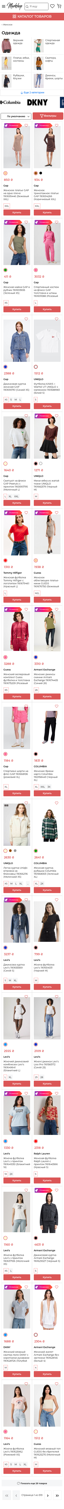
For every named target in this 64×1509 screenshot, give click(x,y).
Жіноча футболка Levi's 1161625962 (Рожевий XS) (13, 1451)
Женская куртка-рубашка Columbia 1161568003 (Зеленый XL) (46, 872)
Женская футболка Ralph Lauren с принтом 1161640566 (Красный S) (46, 1163)
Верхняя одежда (18, 42)
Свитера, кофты (50, 59)
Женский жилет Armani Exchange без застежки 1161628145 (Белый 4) (46, 1356)
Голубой (5, 1044)
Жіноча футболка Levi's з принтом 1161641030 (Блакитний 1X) (16, 1163)
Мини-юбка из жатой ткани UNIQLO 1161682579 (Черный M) (46, 485)
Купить (16, 212)
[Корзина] (59, 6)
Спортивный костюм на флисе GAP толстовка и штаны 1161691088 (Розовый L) (46, 293)
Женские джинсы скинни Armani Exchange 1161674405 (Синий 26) (46, 679)
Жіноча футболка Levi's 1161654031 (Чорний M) (44, 967)
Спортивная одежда (52, 42)
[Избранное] (52, 6)
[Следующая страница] (47, 1495)
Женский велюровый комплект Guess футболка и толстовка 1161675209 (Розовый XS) (16, 680)
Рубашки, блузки (18, 77)
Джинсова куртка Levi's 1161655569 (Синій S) (14, 967)
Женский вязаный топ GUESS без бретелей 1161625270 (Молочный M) (47, 1453)
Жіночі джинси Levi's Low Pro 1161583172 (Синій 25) (46, 1064)
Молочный (5, 463)
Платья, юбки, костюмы (21, 59)
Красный (5, 560)
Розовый (35, 270)
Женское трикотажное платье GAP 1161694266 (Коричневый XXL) (46, 195)
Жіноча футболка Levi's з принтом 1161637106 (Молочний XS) (16, 1260)
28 (41, 1077)
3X (49, 786)
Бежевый (5, 173)
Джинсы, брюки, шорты (54, 77)
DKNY (29, 102)
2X (42, 883)
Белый (35, 366)
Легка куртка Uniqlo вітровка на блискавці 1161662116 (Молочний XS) (15, 872)
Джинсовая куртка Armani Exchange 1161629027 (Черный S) (47, 1258)
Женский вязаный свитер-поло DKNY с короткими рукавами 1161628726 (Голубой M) (16, 1357)
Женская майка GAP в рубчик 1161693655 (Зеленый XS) (16, 290)
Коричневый (35, 173)
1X (6, 1174)
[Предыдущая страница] (16, 1495)
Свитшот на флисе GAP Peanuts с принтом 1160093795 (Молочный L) (15, 485)
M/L (37, 593)
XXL (7, 206)
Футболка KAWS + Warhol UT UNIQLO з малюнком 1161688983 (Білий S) (47, 388)
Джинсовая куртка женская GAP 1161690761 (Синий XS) (16, 386)
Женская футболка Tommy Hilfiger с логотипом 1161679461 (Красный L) (16, 582)
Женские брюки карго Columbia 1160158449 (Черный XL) (46, 776)
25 (36, 1077)
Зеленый (5, 270)
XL (10, 496)
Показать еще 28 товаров (34, 1483)
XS (6, 302)
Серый (15, 850)
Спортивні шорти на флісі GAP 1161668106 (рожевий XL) (15, 774)
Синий (5, 366)
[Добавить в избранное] (27, 126)
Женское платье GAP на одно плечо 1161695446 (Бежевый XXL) (16, 195)
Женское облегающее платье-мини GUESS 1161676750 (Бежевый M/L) (46, 583)
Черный (40, 173)
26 (36, 690)
